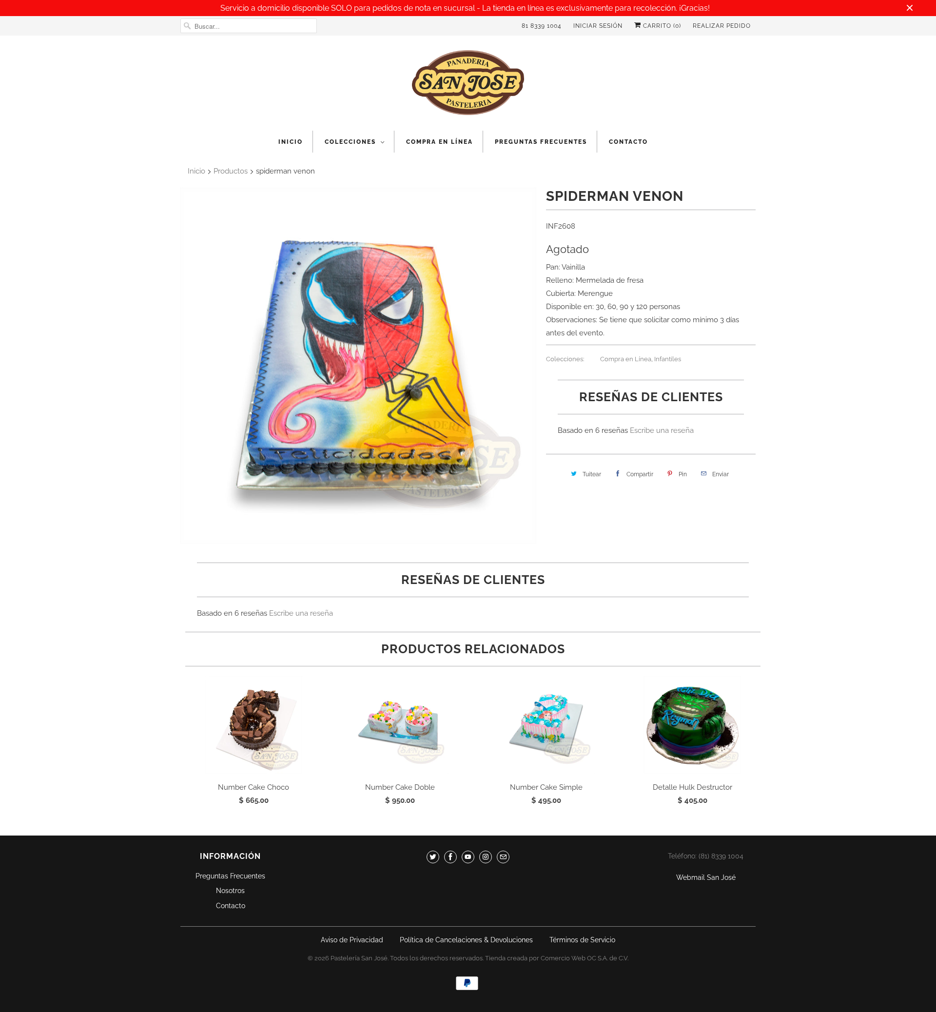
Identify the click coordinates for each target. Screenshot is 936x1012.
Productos (231, 171)
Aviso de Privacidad (352, 940)
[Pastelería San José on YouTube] (468, 857)
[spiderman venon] (358, 366)
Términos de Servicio (582, 940)
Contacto (628, 141)
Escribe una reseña (662, 430)
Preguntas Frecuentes (541, 141)
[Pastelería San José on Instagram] (485, 857)
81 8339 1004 (542, 25)
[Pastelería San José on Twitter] (433, 857)
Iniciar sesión (598, 25)
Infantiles (667, 359)
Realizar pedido (722, 25)
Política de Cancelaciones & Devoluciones (466, 940)
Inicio (290, 141)
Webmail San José (706, 877)
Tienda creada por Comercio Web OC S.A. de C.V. (556, 958)
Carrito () (661, 25)
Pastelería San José (359, 958)
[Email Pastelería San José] (503, 857)
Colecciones (350, 141)
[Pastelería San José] (468, 85)
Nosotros (230, 891)
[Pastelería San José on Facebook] (450, 857)
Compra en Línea (439, 141)
